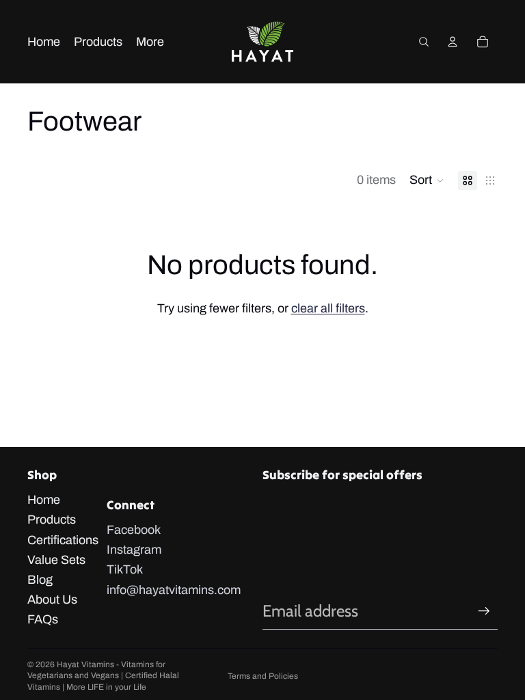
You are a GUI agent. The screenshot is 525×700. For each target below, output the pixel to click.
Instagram (134, 549)
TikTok (125, 569)
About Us (52, 599)
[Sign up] (484, 611)
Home (43, 500)
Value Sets (56, 560)
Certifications (62, 540)
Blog (40, 580)
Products (51, 519)
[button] (426, 180)
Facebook (134, 530)
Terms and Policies (263, 676)
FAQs (42, 619)
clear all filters (328, 308)
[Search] (424, 42)
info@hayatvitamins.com (174, 590)
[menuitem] (150, 42)
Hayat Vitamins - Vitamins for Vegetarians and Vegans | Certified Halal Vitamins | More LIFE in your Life (103, 676)
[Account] (453, 42)
